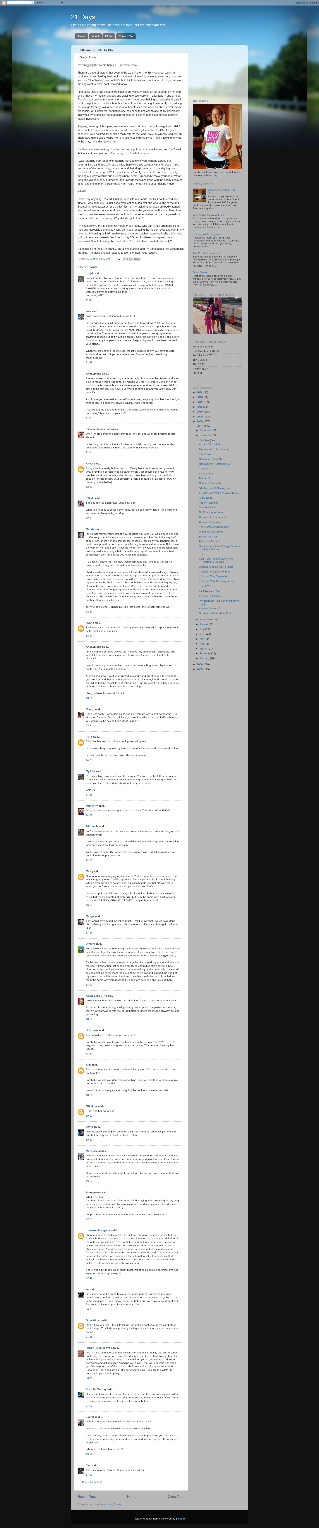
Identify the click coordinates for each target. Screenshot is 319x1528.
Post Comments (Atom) (107, 1504)
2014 (200, 392)
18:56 (89, 1095)
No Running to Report (211, 512)
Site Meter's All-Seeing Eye (214, 488)
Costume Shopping (210, 522)
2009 (200, 416)
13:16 (89, 698)
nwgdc (90, 273)
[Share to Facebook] (136, 259)
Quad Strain (200, 272)
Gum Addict (93, 1320)
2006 (200, 664)
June (203, 634)
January (205, 658)
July (202, 629)
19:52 (89, 1454)
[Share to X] (132, 259)
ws (87, 1289)
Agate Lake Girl (95, 995)
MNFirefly (92, 805)
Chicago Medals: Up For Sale (216, 566)
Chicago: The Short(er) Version (217, 581)
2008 (200, 421)
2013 (200, 397)
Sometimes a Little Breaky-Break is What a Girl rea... (219, 548)
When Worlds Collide (211, 531)
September (206, 619)
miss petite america (98, 429)
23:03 (89, 1405)
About (95, 36)
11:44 (89, 452)
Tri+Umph (92, 826)
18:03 (89, 984)
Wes (88, 311)
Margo (90, 916)
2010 (200, 411)
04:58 (89, 1336)
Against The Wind (209, 444)
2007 (200, 426)
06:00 (89, 1378)
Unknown (92, 1030)
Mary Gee (92, 1151)
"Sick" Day (205, 454)
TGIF (202, 554)
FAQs (108, 36)
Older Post (176, 1497)
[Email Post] (118, 258)
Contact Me (126, 36)
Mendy (90, 529)
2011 (200, 407)
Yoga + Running (208, 502)
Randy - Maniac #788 (99, 1347)
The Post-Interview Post (207, 253)
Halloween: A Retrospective (215, 463)
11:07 (89, 362)
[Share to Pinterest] (139, 259)
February (205, 653)
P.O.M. (90, 498)
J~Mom (90, 943)
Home (81, 36)
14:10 (89, 1474)
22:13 (89, 1219)
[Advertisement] (216, 70)
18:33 (89, 1053)
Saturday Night (207, 507)
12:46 (89, 611)
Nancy (90, 709)
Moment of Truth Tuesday (214, 449)
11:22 (89, 418)
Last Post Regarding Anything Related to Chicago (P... (216, 560)
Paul (88, 1465)
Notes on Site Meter (210, 483)
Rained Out (205, 478)
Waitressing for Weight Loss (209, 215)
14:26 (89, 794)
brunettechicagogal (98, 1230)
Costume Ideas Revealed (214, 517)
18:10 (89, 1019)
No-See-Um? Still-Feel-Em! (215, 613)
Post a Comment (92, 1482)
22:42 (89, 1278)
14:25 (89, 760)
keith (89, 736)
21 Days (83, 17)
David (89, 1126)
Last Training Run (209, 591)
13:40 (89, 725)
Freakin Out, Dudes (210, 596)
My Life (90, 771)
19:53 (89, 1139)
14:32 (89, 815)
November (206, 435)
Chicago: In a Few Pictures (214, 571)
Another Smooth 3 (209, 608)
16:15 (89, 905)
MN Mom (91, 1106)
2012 (200, 402)
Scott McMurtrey (96, 1389)
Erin (88, 1064)
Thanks (203, 468)
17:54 (89, 932)
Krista (89, 463)
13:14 (89, 635)
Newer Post (86, 1497)
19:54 (89, 1181)
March (204, 648)
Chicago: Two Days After (213, 576)
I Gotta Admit (206, 473)
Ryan (89, 622)
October (205, 440)
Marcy (89, 871)
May (202, 639)
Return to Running (209, 541)
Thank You (205, 586)
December (206, 430)
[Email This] (125, 259)
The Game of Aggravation (214, 526)
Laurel (90, 1417)
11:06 (89, 300)
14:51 (89, 860)
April (203, 643)
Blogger (180, 1518)
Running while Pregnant (207, 234)
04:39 (89, 1309)
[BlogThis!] (129, 259)
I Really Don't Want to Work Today (219, 493)
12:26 (89, 486)
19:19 (89, 1115)
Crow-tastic (205, 497)
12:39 (89, 518)
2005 (200, 669)
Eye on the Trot (208, 536)
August (204, 624)
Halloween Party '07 (210, 459)
